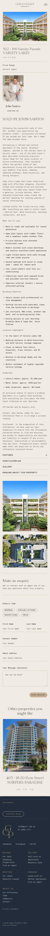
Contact (6, 902)
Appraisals (33, 860)
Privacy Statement (11, 909)
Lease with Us (35, 876)
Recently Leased (11, 879)
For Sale (7, 857)
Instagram (20, 844)
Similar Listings (27, 610)
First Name (8, 624)
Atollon (13, 925)
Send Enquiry (38, 695)
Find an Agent (10, 865)
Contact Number (10, 639)
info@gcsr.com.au (26, 826)
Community (7, 899)
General (8, 610)
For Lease (7, 876)
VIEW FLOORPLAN (12, 461)
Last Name (31, 624)
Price (25, 615)
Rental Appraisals (37, 879)
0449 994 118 (13, 111)
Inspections (11, 615)
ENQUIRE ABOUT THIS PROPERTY (20, 472)
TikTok (32, 844)
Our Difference (10, 893)
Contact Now (13, 814)
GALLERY (7, 467)
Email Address (10, 653)
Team (5, 896)
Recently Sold (35, 863)
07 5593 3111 (24, 830)
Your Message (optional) (15, 668)
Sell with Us (34, 857)
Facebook (7, 844)
